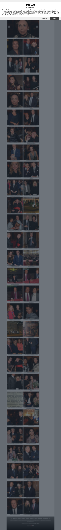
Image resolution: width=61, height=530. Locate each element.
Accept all (54, 18)
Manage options (44, 18)
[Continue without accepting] (3, 1)
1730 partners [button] (8, 9)
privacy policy (16, 14)
